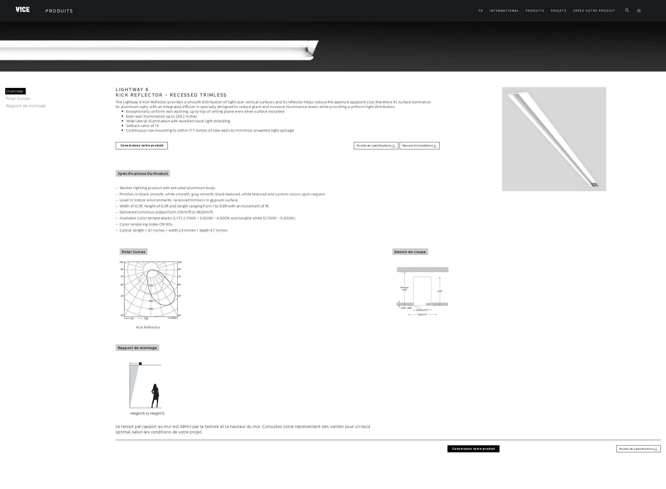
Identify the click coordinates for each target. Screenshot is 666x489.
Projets (558, 10)
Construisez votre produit (141, 145)
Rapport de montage (26, 105)
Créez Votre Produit (594, 10)
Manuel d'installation (417, 145)
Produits (535, 10)
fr (481, 10)
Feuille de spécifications (374, 145)
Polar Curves (18, 98)
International (504, 10)
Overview (15, 91)
